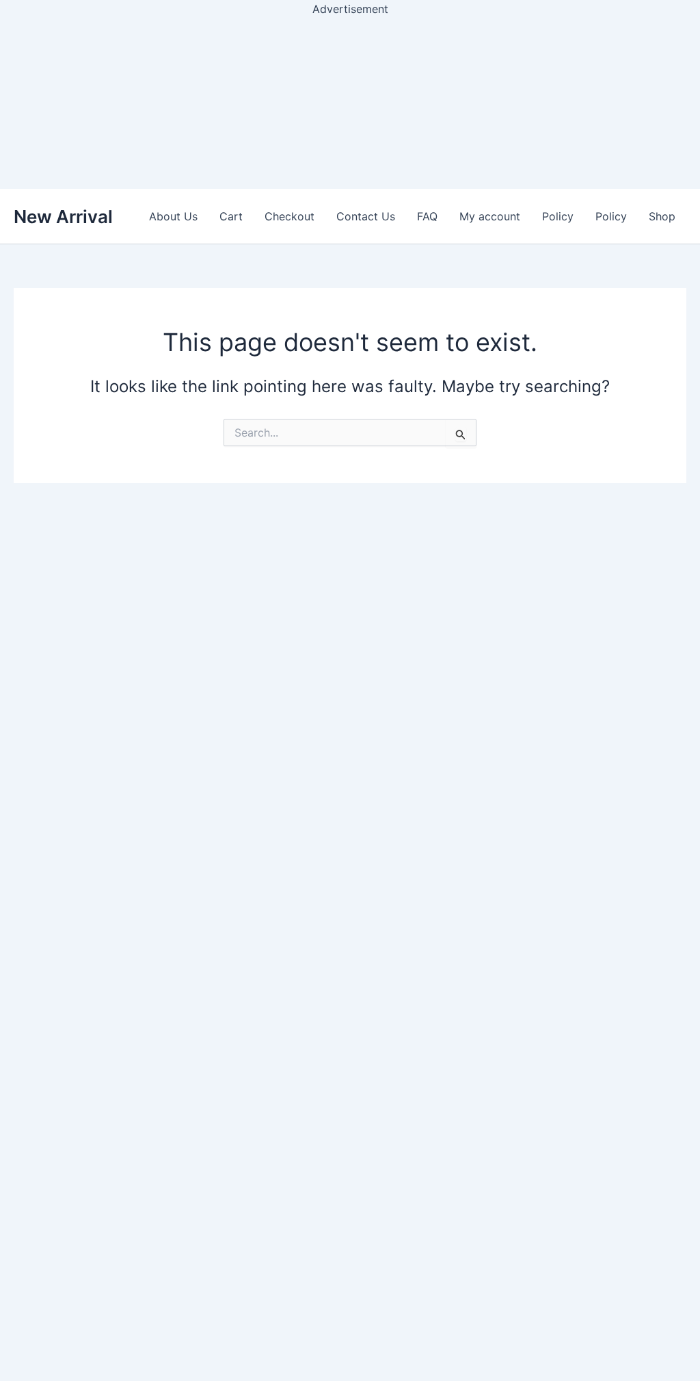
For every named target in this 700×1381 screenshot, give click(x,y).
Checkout (289, 216)
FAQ (427, 216)
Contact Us (365, 216)
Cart (231, 216)
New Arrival (63, 216)
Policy (558, 216)
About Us (173, 216)
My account (489, 216)
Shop (662, 216)
